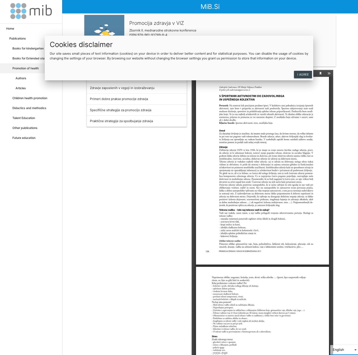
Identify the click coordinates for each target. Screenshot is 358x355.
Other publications (24, 128)
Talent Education (23, 118)
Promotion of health (25, 68)
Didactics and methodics (29, 108)
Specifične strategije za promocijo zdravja (120, 110)
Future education (23, 138)
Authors (21, 78)
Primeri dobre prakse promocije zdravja (119, 99)
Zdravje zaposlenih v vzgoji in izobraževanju (122, 88)
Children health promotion (29, 98)
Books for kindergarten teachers (28, 50)
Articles (21, 88)
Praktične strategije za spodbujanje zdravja (121, 121)
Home (10, 28)
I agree (303, 74)
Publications (17, 38)
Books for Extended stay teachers (29, 60)
